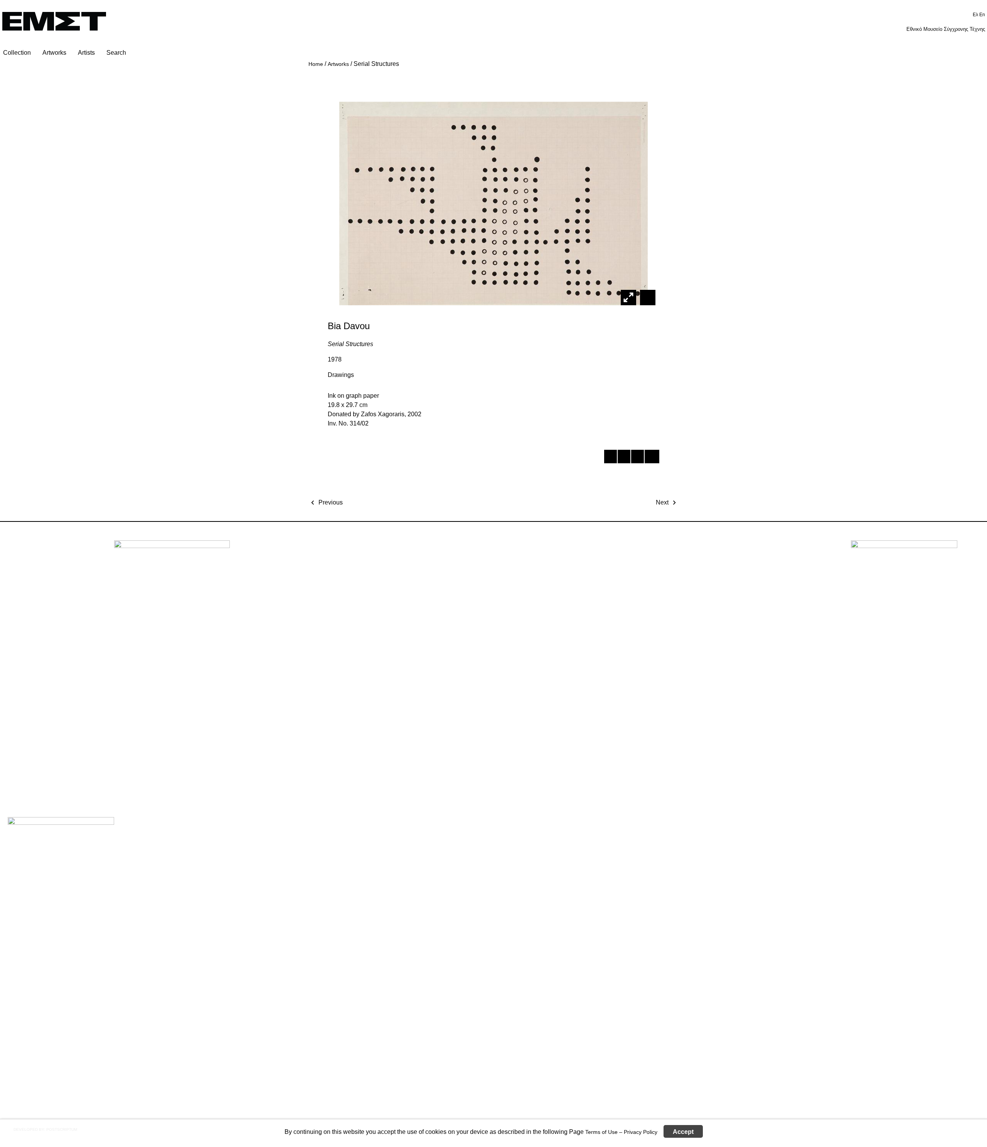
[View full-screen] (628, 297)
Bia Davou (349, 326)
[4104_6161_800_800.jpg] (646, 297)
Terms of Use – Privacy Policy (621, 1131)
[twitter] (623, 458)
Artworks (54, 52)
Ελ (976, 14)
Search (116, 52)
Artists (86, 52)
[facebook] (610, 458)
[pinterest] (637, 458)
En (982, 14)
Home (315, 64)
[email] (650, 458)
